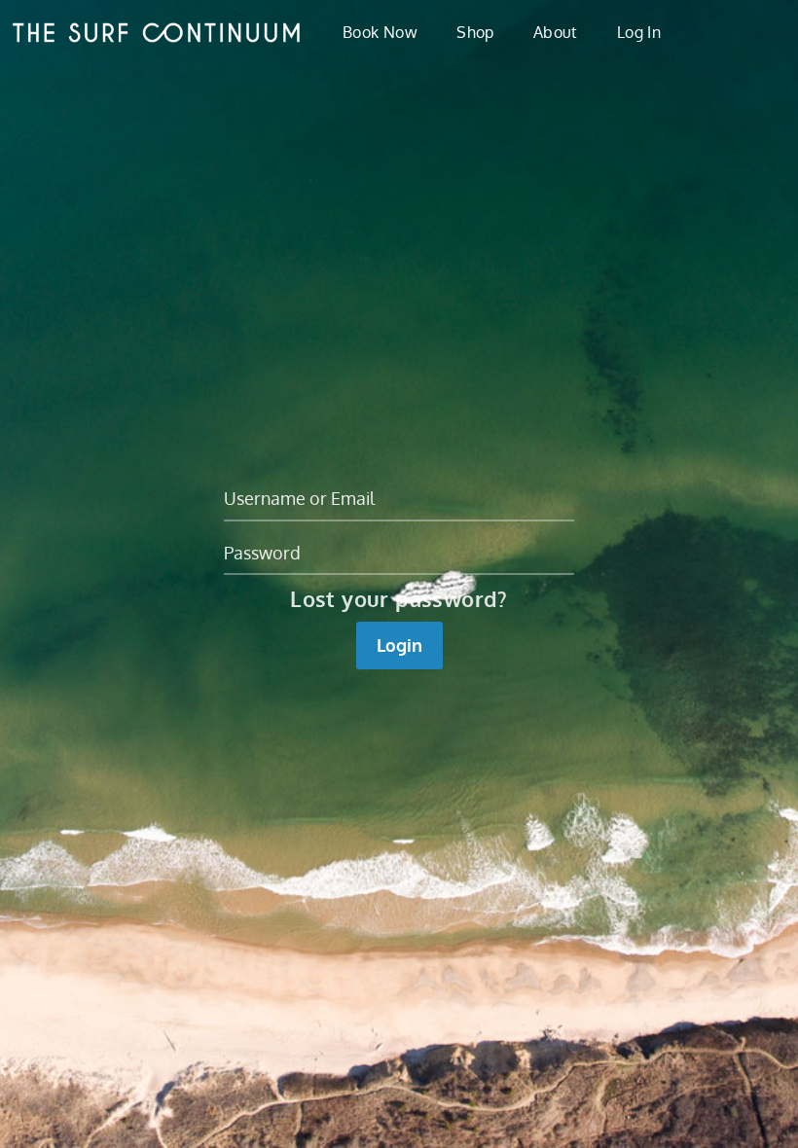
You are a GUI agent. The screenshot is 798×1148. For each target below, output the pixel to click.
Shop (475, 32)
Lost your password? (399, 598)
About (555, 32)
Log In (639, 32)
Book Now (380, 32)
